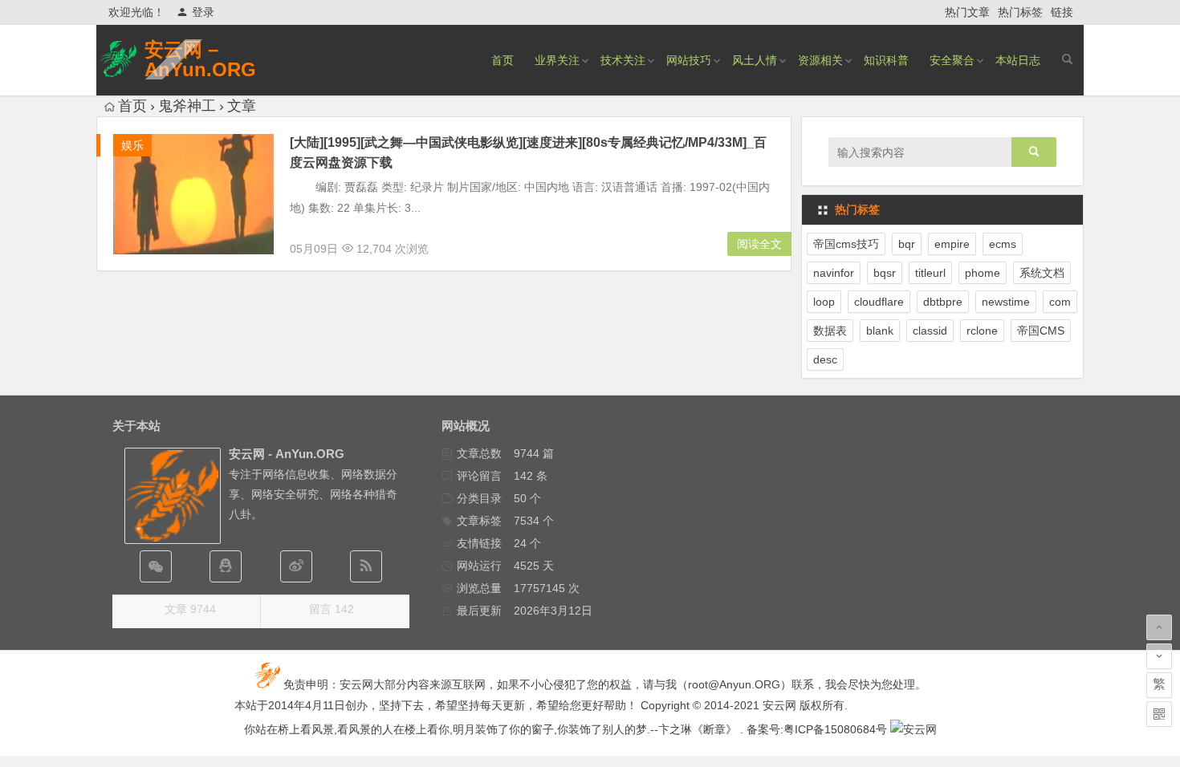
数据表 (830, 330)
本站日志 (1017, 60)
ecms (1002, 243)
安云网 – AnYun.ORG (200, 59)
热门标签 (1020, 12)
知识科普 (886, 60)
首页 (502, 60)
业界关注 (557, 60)
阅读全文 (759, 243)
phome (982, 272)
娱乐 (132, 145)
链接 (1062, 12)
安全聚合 (952, 60)
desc (825, 359)
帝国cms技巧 (846, 243)
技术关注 (622, 60)
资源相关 (820, 60)
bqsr (884, 272)
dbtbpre (942, 301)
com (1060, 301)
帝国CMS (1040, 330)
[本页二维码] (1159, 714)
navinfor (833, 272)
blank (879, 330)
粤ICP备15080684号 (835, 729)
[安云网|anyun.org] (913, 729)
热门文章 (967, 12)
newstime (1006, 301)
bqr (906, 243)
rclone (982, 330)
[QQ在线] (226, 566)
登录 (203, 12)
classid (930, 330)
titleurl (930, 272)
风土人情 (754, 60)
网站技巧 (688, 60)
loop (824, 301)
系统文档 (1041, 272)
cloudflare (879, 301)
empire (952, 243)
